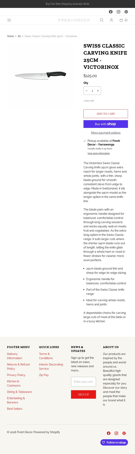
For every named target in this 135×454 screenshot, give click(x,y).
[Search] (102, 20)
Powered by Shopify (47, 432)
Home (10, 36)
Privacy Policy (16, 375)
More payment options (106, 132)
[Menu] (9, 20)
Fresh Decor (24, 432)
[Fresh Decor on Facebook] (111, 12)
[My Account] (111, 20)
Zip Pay (44, 375)
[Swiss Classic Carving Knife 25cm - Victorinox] (40, 75)
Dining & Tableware (19, 392)
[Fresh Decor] (74, 20)
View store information (99, 153)
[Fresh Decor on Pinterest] (126, 12)
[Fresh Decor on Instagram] (118, 12)
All (19, 36)
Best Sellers (14, 408)
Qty (85, 83)
